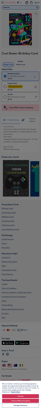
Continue (20, 396)
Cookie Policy (15, 392)
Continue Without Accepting (20, 401)
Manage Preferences (20, 405)
